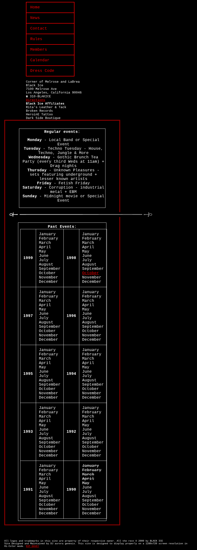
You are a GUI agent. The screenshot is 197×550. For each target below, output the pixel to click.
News (35, 18)
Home (35, 7)
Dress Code (42, 71)
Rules (36, 39)
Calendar (39, 60)
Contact (38, 28)
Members (38, 50)
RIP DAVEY (32, 546)
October (90, 273)
